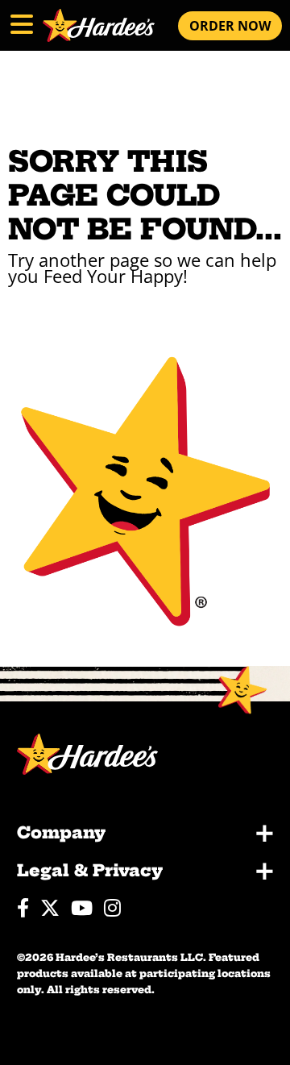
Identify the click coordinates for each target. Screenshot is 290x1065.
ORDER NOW (230, 26)
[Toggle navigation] (20, 21)
